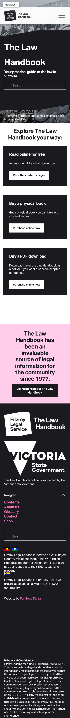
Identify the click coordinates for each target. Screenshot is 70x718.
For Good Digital (30, 598)
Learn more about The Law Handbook (35, 390)
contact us (16, 273)
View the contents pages (29, 175)
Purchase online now (26, 228)
